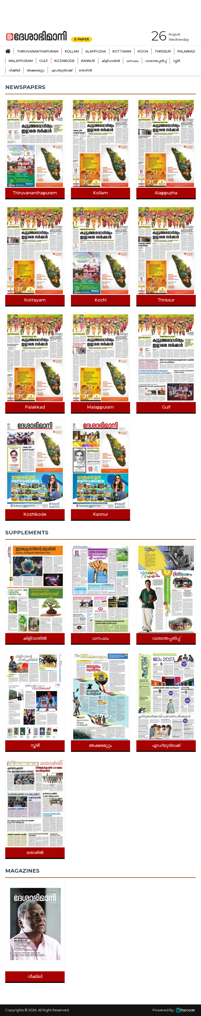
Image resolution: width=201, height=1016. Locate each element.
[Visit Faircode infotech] (185, 1010)
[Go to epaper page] (7, 51)
